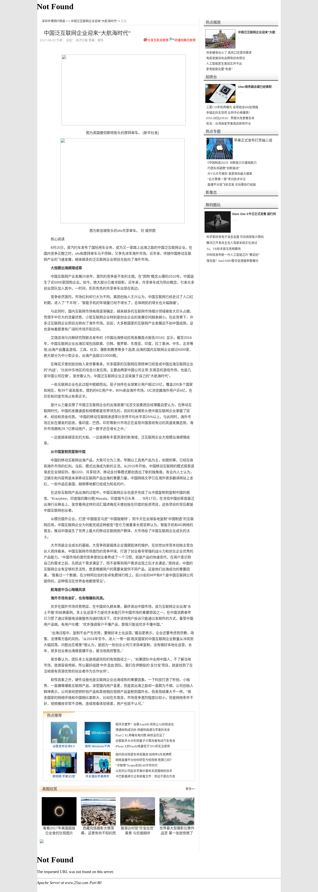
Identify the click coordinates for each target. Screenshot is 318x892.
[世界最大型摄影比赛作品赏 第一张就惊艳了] (177, 811)
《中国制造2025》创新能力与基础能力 (232, 163)
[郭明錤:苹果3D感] (64, 772)
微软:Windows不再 (97, 746)
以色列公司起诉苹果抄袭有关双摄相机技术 (144, 771)
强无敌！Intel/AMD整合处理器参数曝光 (232, 261)
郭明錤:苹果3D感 (63, 776)
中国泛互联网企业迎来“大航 (256, 32)
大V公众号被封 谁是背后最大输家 (229, 174)
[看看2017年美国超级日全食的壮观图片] (59, 811)
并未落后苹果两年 (97, 776)
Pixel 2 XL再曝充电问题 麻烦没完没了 (140, 735)
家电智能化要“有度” (219, 69)
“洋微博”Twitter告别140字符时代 (137, 765)
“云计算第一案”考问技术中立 (226, 179)
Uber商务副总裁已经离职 (255, 87)
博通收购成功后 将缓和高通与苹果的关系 (143, 730)
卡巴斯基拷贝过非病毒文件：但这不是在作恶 (145, 776)
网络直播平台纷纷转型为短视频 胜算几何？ (144, 760)
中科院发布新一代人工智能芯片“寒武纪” (233, 255)
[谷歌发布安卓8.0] (64, 742)
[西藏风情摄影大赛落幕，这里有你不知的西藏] (98, 811)
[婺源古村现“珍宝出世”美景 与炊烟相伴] (138, 811)
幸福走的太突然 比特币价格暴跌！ (229, 113)
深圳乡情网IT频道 (53, 21)
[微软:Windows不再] (97, 742)
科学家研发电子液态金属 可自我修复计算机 (235, 237)
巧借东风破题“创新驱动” (223, 168)
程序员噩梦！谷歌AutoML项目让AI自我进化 (145, 724)
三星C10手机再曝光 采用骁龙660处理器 (232, 107)
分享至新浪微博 (158, 40)
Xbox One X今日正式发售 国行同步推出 (258, 214)
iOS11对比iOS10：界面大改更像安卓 (230, 118)
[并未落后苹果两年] (97, 772)
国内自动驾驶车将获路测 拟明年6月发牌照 (143, 754)
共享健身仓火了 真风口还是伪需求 (229, 53)
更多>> (190, 789)
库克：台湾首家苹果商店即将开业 (228, 123)
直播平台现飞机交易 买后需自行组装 (231, 184)
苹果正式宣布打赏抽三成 (253, 140)
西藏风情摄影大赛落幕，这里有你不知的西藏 (98, 833)
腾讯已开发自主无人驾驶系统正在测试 (231, 243)
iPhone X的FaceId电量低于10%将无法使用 (143, 746)
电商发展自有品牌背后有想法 (225, 58)
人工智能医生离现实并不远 (224, 63)
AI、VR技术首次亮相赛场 (223, 249)
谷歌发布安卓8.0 (64, 746)
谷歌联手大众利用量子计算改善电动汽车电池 (145, 741)
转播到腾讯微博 (185, 40)
